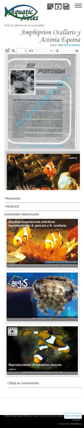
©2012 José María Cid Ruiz (17, 416)
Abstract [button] (12, 207)
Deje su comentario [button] (24, 383)
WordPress (76, 424)
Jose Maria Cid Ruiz (69, 45)
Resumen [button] (13, 199)
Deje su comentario (73, 416)
